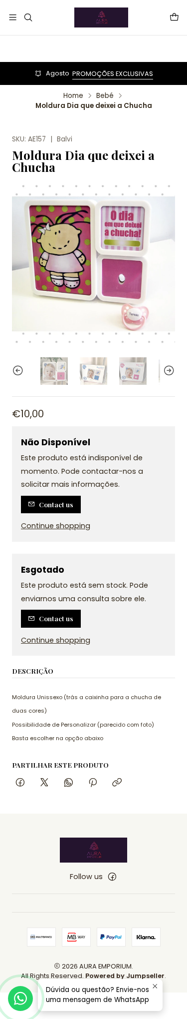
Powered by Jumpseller (125, 976)
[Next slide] (167, 371)
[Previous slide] (19, 371)
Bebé (105, 95)
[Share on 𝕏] (44, 783)
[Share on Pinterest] (92, 783)
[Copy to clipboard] (117, 783)
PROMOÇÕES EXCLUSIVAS (112, 73)
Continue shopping (55, 525)
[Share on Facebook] (20, 783)
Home (73, 95)
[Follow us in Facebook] (112, 877)
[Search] (27, 17)
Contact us (56, 504)
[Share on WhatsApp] (68, 783)
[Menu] (12, 17)
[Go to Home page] (101, 17)
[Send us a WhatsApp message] (20, 998)
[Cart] (174, 17)
